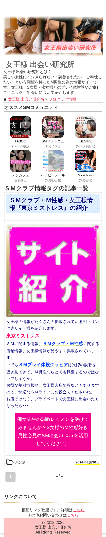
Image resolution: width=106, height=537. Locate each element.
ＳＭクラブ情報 (62, 99)
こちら (79, 510)
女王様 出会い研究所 (40, 64)
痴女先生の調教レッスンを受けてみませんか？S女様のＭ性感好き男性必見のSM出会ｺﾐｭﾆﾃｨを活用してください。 (53, 431)
